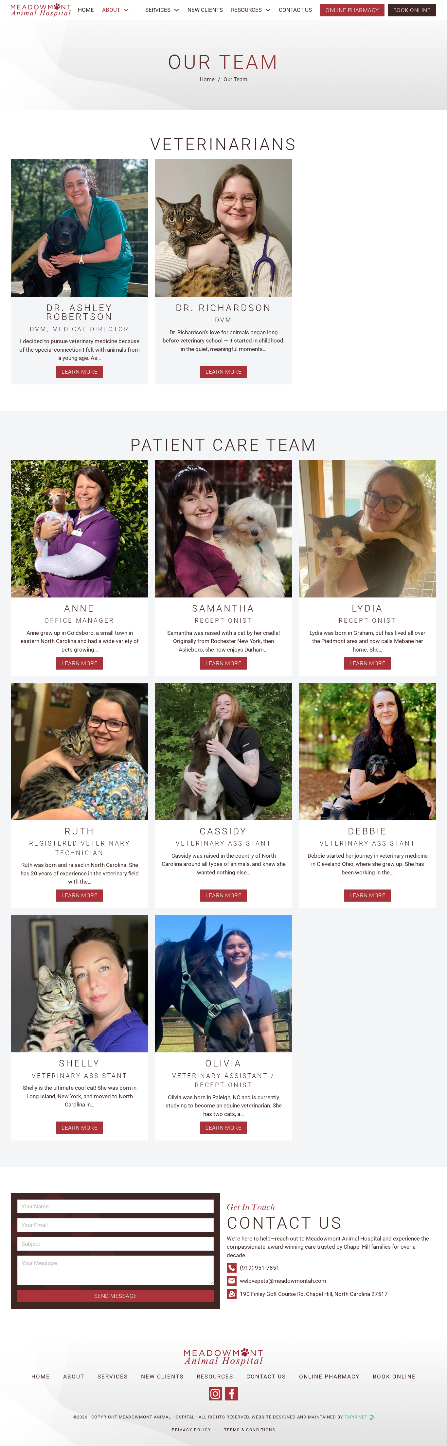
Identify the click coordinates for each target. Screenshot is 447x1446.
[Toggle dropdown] (126, 10)
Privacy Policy (191, 1430)
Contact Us (295, 10)
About (73, 1376)
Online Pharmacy (352, 10)
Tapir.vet (356, 1417)
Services (157, 10)
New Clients (205, 10)
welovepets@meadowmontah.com (283, 1281)
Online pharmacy (329, 1376)
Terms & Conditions (250, 1430)
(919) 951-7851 (259, 1267)
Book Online (412, 10)
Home (86, 10)
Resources (246, 10)
